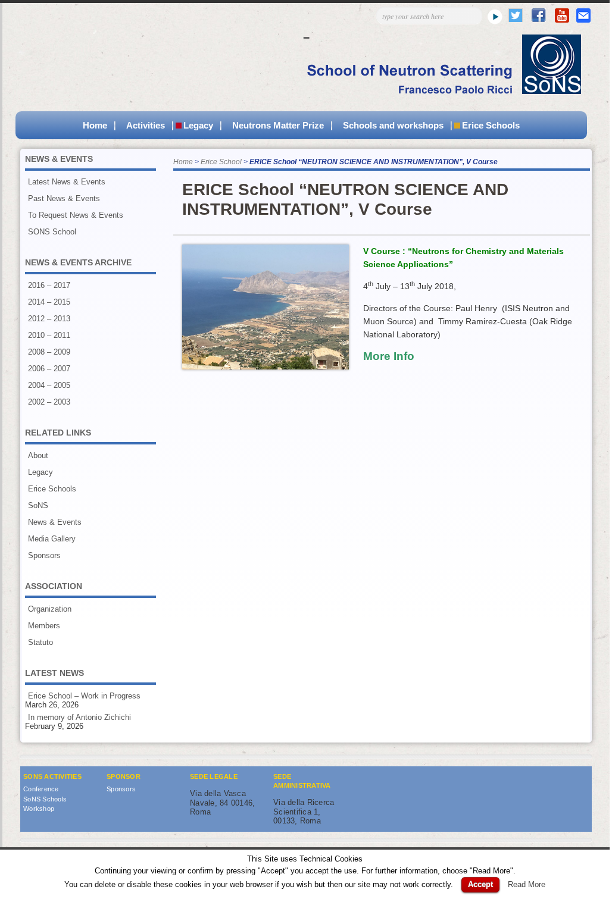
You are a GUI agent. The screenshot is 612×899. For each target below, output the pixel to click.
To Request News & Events (75, 215)
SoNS (38, 505)
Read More (526, 884)
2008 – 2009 (49, 351)
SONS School (52, 231)
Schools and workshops (393, 125)
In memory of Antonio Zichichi (79, 717)
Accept (480, 884)
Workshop (38, 808)
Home (95, 125)
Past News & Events (64, 198)
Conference (41, 789)
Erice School (221, 162)
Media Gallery (52, 538)
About (38, 455)
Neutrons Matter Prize (278, 125)
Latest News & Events (66, 181)
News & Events (55, 522)
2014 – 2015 (49, 301)
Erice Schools (491, 125)
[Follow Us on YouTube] (562, 19)
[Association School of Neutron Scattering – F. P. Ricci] (438, 91)
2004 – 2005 (49, 385)
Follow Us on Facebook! (539, 15)
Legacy (198, 125)
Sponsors (44, 555)
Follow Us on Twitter (515, 15)
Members (44, 625)
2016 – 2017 (49, 285)
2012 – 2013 (49, 318)
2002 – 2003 (49, 401)
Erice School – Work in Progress (84, 695)
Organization (49, 608)
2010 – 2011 (49, 335)
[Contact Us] (583, 19)
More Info (388, 356)
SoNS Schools (45, 799)
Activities (145, 125)
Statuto (40, 642)
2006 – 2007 (49, 368)
